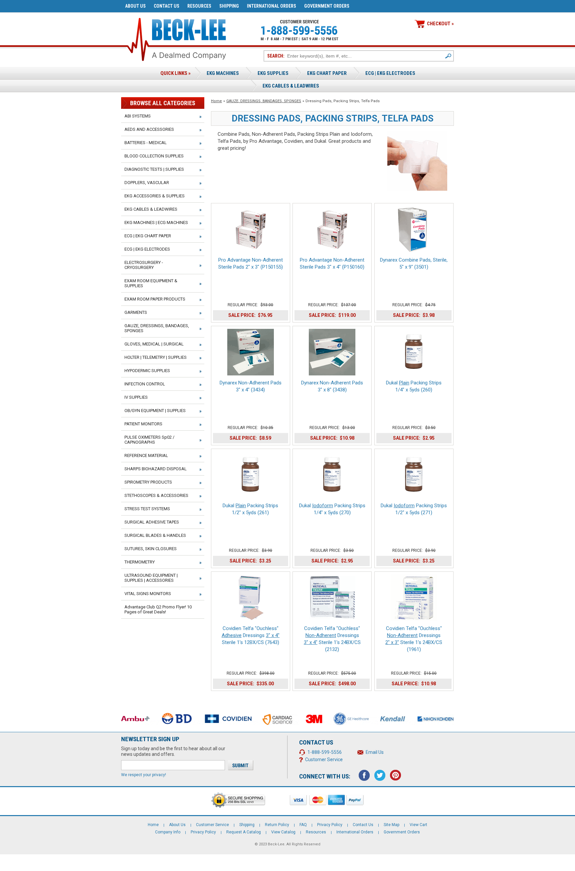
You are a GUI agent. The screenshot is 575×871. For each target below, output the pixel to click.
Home (216, 101)
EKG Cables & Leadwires (291, 86)
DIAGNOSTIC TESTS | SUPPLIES (154, 169)
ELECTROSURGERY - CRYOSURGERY (143, 265)
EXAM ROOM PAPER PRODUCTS (154, 299)
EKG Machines (223, 73)
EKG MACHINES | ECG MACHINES (156, 222)
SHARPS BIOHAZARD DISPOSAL (155, 468)
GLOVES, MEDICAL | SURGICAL (154, 343)
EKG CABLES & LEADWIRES (150, 209)
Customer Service (324, 759)
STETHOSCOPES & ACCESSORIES (156, 495)
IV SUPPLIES (136, 397)
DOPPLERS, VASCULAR (146, 182)
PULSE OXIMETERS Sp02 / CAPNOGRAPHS (149, 440)
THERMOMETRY (139, 561)
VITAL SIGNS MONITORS (147, 593)
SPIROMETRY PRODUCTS (148, 482)
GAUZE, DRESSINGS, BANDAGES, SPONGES (263, 101)
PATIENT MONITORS (143, 423)
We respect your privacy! (143, 774)
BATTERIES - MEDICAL (145, 142)
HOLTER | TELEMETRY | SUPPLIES (155, 357)
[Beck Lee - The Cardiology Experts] (189, 28)
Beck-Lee (276, 844)
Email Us (375, 752)
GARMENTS (135, 312)
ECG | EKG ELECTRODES (390, 73)
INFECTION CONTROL (144, 383)
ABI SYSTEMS (137, 115)
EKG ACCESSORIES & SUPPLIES (154, 195)
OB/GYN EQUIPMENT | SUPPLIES (155, 410)
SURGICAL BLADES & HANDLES (155, 535)
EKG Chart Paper (327, 73)
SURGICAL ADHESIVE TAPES (151, 522)
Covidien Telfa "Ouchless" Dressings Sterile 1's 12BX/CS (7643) (251, 635)
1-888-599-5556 (324, 752)
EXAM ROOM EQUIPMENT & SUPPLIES (150, 283)
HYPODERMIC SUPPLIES (147, 370)
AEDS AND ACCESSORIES (149, 129)
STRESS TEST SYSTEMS (147, 508)
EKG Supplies (273, 73)
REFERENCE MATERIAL (146, 455)
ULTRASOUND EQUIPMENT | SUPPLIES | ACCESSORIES (151, 578)
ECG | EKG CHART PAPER (147, 235)
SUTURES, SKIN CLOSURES (150, 548)
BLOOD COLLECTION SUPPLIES (154, 155)
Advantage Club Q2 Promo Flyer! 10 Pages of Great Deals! (158, 609)
